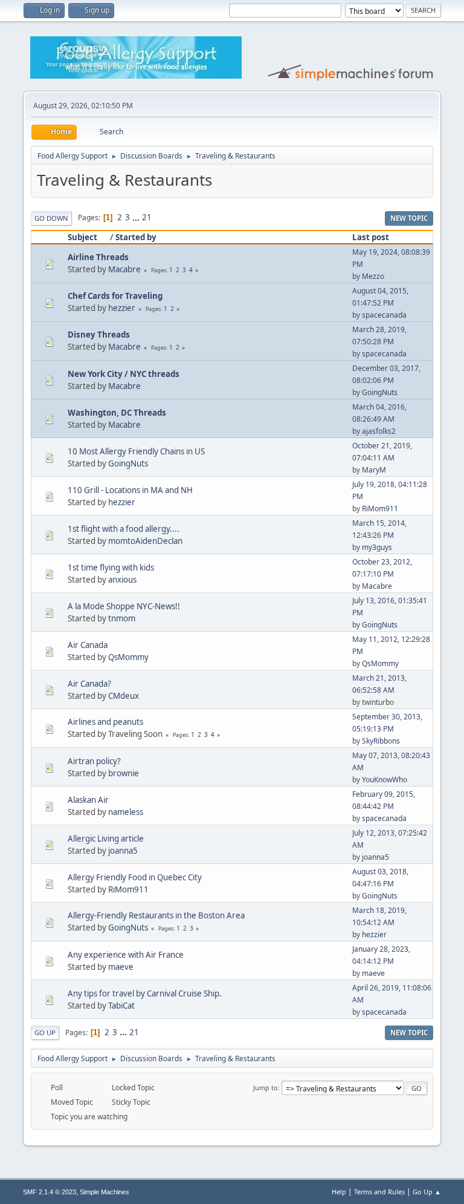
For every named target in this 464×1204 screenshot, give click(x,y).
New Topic (409, 218)
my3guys (377, 547)
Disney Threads (99, 334)
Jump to (265, 1087)
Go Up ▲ (427, 1191)
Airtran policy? (94, 761)
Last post (370, 237)
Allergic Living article (106, 838)
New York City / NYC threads (123, 373)
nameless (125, 811)
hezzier (121, 308)
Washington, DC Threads (117, 412)
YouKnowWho (384, 779)
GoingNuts (380, 392)
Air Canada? (89, 683)
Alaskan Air (88, 799)
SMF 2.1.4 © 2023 (49, 1192)
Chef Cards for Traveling (115, 295)
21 (147, 217)
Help (339, 1191)
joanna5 (123, 850)
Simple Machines (104, 1192)
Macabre (124, 269)
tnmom (121, 618)
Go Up (45, 1032)
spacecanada (384, 315)
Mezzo (373, 276)
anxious (122, 579)
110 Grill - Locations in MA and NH (130, 490)
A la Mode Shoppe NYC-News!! (124, 606)
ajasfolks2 (379, 431)
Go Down (51, 218)
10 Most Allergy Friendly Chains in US (136, 451)
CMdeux (123, 695)
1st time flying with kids (111, 567)
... (136, 217)
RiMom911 (380, 508)
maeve (121, 966)
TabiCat (121, 1005)
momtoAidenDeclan (145, 540)
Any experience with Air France (126, 954)
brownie (123, 773)
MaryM (374, 470)
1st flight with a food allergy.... (123, 528)
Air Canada (88, 645)
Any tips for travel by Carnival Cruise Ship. (145, 993)
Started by (135, 237)
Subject (82, 237)
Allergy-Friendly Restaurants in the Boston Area (156, 915)
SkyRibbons (381, 741)
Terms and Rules (379, 1191)
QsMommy (128, 657)
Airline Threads (98, 257)
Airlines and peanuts (105, 721)
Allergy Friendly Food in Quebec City (135, 877)
